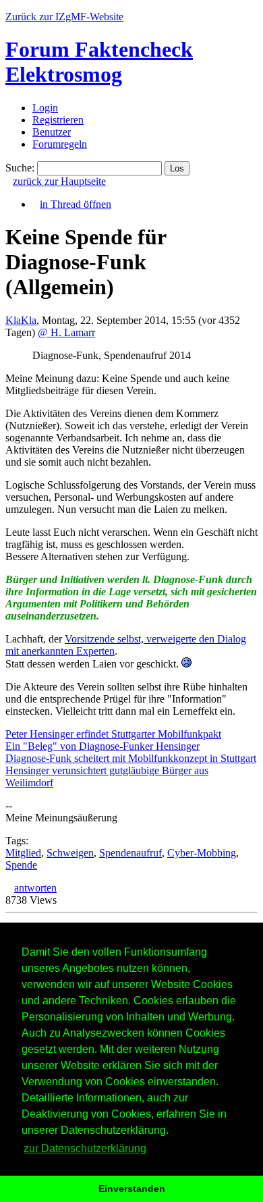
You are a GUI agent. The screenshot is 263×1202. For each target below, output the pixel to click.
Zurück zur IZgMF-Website (64, 16)
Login (45, 107)
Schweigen (70, 852)
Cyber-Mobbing (201, 852)
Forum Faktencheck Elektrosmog (99, 61)
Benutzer (51, 132)
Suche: (19, 167)
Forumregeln (59, 144)
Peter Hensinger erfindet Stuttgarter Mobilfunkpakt (113, 734)
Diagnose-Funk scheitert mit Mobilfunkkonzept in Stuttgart (130, 758)
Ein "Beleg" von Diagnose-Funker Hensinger (102, 746)
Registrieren (58, 120)
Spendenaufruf (130, 852)
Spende (21, 865)
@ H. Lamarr (66, 332)
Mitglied (23, 852)
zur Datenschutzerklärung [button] (85, 1148)
